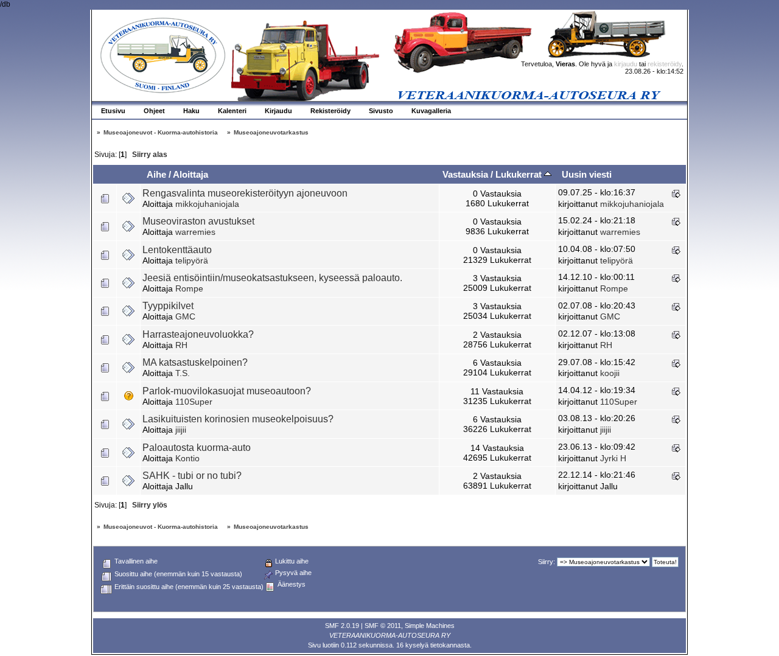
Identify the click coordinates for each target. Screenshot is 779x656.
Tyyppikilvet (168, 306)
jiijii (180, 429)
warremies (195, 232)
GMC (185, 316)
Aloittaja (190, 174)
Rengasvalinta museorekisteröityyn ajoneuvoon (245, 193)
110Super (193, 402)
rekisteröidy (665, 64)
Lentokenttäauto (177, 250)
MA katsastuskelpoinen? (195, 362)
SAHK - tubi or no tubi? (192, 475)
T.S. (182, 373)
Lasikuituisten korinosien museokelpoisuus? (238, 419)
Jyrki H (613, 458)
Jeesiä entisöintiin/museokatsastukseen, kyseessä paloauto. (272, 278)
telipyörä (191, 260)
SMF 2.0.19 (342, 625)
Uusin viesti (587, 174)
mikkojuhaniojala (207, 204)
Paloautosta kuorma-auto (196, 447)
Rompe (189, 288)
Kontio (187, 458)
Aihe (156, 174)
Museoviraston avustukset (198, 221)
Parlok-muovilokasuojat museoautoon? (226, 391)
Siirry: (546, 561)
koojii (610, 373)
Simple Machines (430, 625)
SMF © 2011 (383, 625)
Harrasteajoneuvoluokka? (198, 334)
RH (181, 345)
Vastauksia (465, 174)
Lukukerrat (519, 174)
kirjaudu (625, 64)
